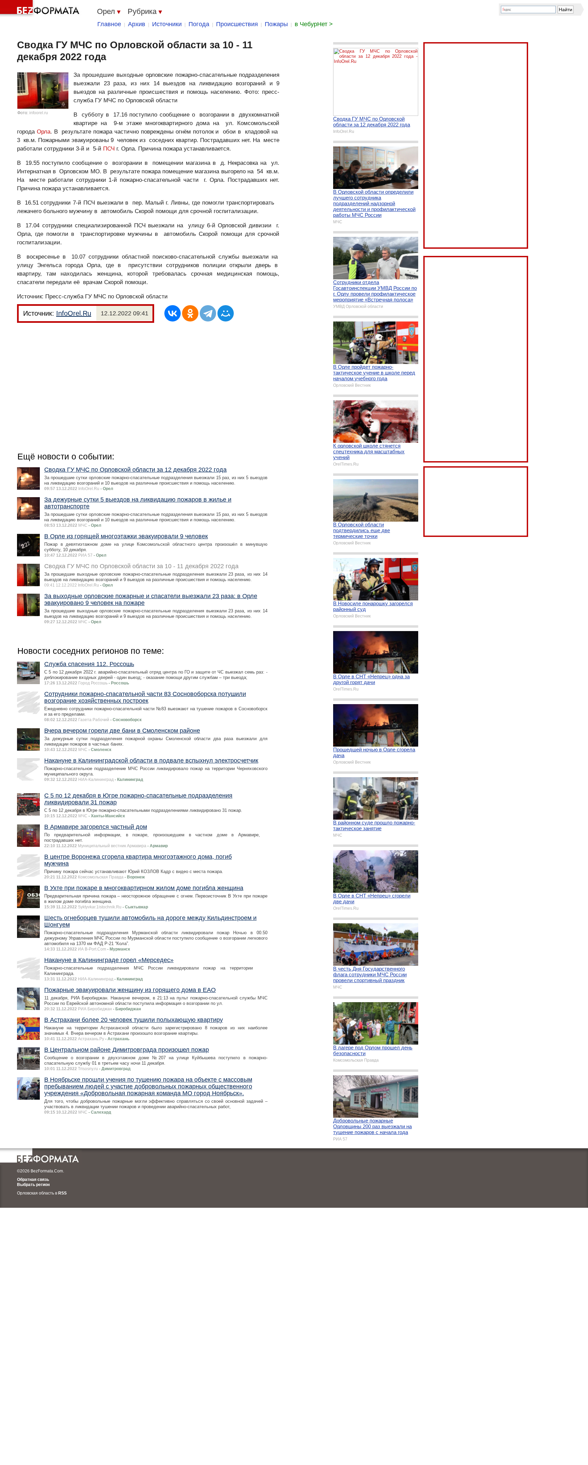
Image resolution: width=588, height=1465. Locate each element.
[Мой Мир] (225, 313)
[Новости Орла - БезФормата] (41, 8)
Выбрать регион (33, 1184)
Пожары (276, 24)
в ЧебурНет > (314, 24)
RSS (62, 1193)
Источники (167, 24)
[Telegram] (208, 313)
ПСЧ (109, 148)
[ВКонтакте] (172, 313)
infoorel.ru (38, 112)
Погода (199, 24)
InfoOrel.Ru (73, 313)
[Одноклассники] (190, 313)
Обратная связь (33, 1179)
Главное (109, 24)
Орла (43, 131)
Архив (136, 24)
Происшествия (237, 24)
